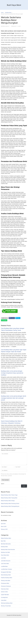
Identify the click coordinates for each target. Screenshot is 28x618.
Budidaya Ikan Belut (5, 552)
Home (2, 12)
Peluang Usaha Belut (5, 580)
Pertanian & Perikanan (6, 586)
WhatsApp (5, 320)
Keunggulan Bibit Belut (6, 572)
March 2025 (3, 526)
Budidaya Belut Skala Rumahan (8, 549)
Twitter (18, 318)
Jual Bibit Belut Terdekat (6, 569)
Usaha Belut (3, 600)
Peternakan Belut (5, 589)
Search (2, 483)
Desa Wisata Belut (5, 555)
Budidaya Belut (8, 12)
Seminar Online (4, 591)
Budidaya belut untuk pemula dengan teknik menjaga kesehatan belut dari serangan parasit (13, 398)
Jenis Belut (3, 557)
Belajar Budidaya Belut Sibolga (8, 500)
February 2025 (4, 529)
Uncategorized (4, 597)
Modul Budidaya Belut (6, 574)
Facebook (12, 318)
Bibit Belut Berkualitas (6, 543)
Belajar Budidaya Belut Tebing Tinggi (9, 495)
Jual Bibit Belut (4, 566)
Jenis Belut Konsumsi (5, 560)
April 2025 (3, 523)
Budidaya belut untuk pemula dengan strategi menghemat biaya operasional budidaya (12, 373)
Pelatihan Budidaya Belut (6, 577)
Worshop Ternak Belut (6, 605)
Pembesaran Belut (5, 583)
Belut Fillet (3, 541)
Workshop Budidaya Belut (6, 603)
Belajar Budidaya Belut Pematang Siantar (10, 503)
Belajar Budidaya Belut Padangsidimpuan (10, 506)
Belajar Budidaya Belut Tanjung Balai (9, 497)
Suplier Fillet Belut (5, 594)
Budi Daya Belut (14, 5)
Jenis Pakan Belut (5, 563)
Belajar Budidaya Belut (6, 538)
